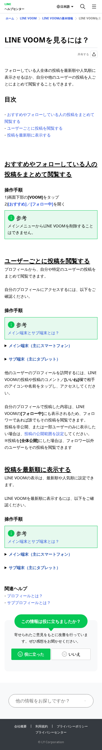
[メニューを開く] (94, 6)
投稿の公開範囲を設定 (44, 433)
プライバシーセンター (51, 732)
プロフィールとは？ (25, 595)
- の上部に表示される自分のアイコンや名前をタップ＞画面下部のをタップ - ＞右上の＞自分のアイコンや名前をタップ (51, 346)
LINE (8, 4)
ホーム (10, 18)
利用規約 (41, 726)
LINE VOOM (28, 18)
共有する (83, 54)
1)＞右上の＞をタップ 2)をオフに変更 (50, 554)
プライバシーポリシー (72, 726)
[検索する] (82, 6)
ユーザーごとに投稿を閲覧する (35, 128)
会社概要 (20, 726)
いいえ (74, 654)
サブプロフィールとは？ (29, 602)
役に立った (34, 654)
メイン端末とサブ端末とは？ (33, 332)
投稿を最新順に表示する (29, 135)
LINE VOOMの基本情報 (57, 18)
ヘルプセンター (14, 9)
